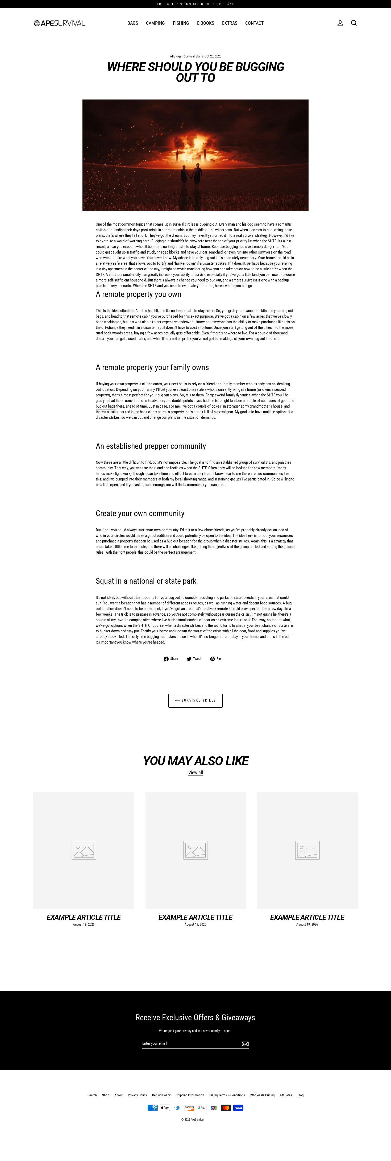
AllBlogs (175, 56)
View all (195, 772)
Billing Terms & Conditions (227, 1095)
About (118, 1095)
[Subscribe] (244, 1044)
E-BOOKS (205, 23)
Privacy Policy (137, 1095)
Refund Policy (161, 1095)
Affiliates (286, 1095)
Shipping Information (190, 1095)
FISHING (181, 23)
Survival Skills (193, 56)
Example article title (83, 917)
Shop (105, 1095)
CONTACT (254, 23)
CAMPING (155, 23)
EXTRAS (229, 23)
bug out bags (105, 406)
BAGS (132, 23)
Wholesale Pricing (262, 1095)
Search (92, 1095)
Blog (300, 1095)
